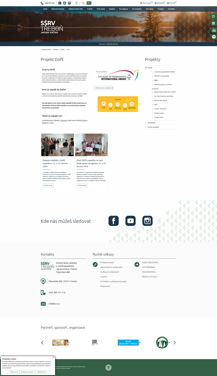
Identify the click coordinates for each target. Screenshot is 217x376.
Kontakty (171, 9)
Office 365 (171, 3)
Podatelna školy (107, 262)
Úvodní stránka (46, 49)
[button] (43, 343)
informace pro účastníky (103, 88)
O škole (89, 9)
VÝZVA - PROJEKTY (160, 109)
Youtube (64, 3)
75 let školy (101, 9)
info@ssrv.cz (54, 304)
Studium (112, 9)
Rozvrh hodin (146, 3)
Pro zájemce (123, 9)
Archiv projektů (153, 127)
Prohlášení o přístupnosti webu (113, 281)
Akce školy (149, 9)
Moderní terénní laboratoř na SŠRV (165, 92)
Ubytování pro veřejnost (110, 267)
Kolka (84, 120)
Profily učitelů (149, 277)
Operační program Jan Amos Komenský (162, 85)
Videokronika (149, 272)
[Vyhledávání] (82, 3)
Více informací (6, 367)
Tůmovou (63, 120)
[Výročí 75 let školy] (89, 3)
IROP (155, 104)
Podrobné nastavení (27, 372)
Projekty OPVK (158, 117)
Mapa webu (105, 286)
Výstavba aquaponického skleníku (164, 72)
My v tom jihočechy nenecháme (163, 96)
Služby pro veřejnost (108, 272)
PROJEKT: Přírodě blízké (161, 76)
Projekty (161, 9)
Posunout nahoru (108, 367)
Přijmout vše (14, 372)
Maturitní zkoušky (58, 9)
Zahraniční (151, 123)
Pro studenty (137, 9)
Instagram (69, 3)
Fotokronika (148, 267)
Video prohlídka (150, 262)
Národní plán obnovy (160, 100)
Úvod (45, 9)
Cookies (103, 277)
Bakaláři (160, 3)
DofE (68, 49)
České (62, 49)
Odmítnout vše (41, 372)
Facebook (59, 3)
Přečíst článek (48, 185)
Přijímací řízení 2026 (76, 9)
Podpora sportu (159, 113)
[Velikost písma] (76, 3)
